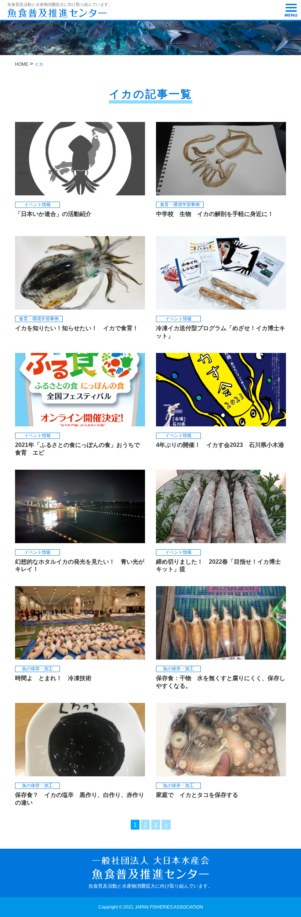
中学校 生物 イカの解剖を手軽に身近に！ (214, 214)
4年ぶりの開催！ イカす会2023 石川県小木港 (223, 445)
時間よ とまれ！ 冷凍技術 (53, 678)
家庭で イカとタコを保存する (200, 795)
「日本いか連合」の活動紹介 (53, 214)
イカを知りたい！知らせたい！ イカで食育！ (76, 328)
